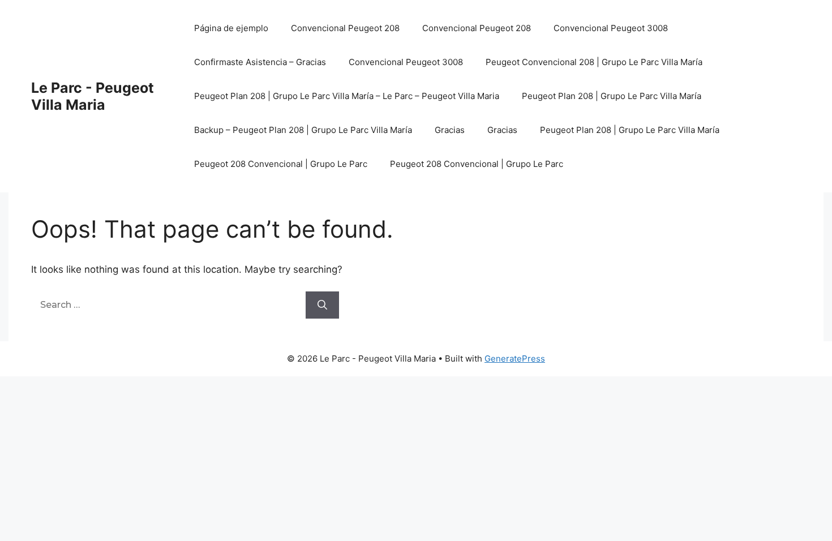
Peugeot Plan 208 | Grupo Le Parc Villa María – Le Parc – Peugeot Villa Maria (346, 96)
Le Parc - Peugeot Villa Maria (92, 96)
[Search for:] (168, 304)
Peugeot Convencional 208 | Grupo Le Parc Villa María (594, 62)
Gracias (450, 129)
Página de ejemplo (231, 28)
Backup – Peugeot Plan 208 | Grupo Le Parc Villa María (303, 129)
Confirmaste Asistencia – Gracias (260, 62)
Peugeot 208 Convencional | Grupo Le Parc (280, 163)
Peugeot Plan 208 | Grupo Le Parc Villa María (611, 96)
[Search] (322, 305)
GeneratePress (514, 358)
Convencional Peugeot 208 (345, 28)
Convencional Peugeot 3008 (611, 28)
